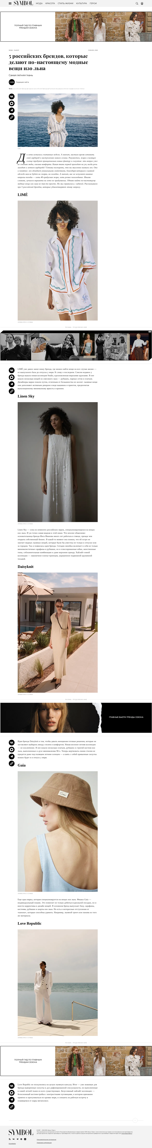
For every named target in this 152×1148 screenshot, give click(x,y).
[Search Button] (137, 3)
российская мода (66, 89)
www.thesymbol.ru (126, 1133)
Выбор (16, 50)
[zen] (21, 1139)
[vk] (14, 1139)
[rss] (10, 1139)
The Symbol (23, 3)
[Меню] (10, 3)
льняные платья (78, 89)
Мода (11, 50)
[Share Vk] (12, 96)
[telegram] (17, 1139)
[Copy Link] (12, 117)
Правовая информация (44, 1142)
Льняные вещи (54, 89)
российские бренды (20, 89)
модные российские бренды (38, 89)
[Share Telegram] (12, 110)
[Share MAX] (12, 103)
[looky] (25, 1139)
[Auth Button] (142, 3)
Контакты (12, 1143)
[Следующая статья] (76, 1120)
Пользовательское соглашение (46, 1139)
